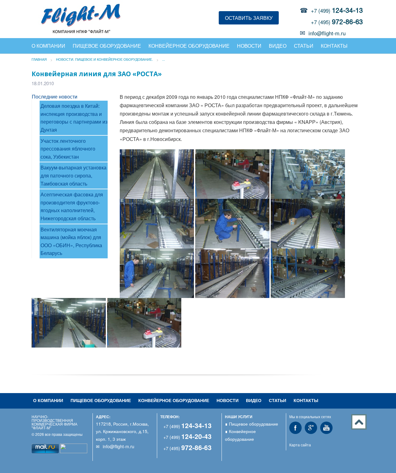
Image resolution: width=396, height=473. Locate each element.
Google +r (311, 428)
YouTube (326, 428)
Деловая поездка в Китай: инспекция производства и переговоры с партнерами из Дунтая (74, 117)
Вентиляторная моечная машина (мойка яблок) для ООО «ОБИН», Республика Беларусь (71, 241)
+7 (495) (337, 22)
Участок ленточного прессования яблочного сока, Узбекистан (68, 148)
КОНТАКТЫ (334, 45)
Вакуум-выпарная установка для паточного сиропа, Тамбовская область (73, 175)
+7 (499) (337, 10)
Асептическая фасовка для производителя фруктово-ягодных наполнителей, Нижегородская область (72, 206)
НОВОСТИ (249, 45)
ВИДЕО (277, 45)
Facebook (295, 428)
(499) (187, 426)
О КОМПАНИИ (48, 45)
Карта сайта (300, 444)
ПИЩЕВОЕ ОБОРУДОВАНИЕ (101, 400)
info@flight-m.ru (327, 33)
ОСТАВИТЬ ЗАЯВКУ (249, 17)
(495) (187, 448)
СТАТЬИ (303, 45)
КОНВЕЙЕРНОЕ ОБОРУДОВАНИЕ (189, 45)
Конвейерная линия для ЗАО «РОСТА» (97, 73)
